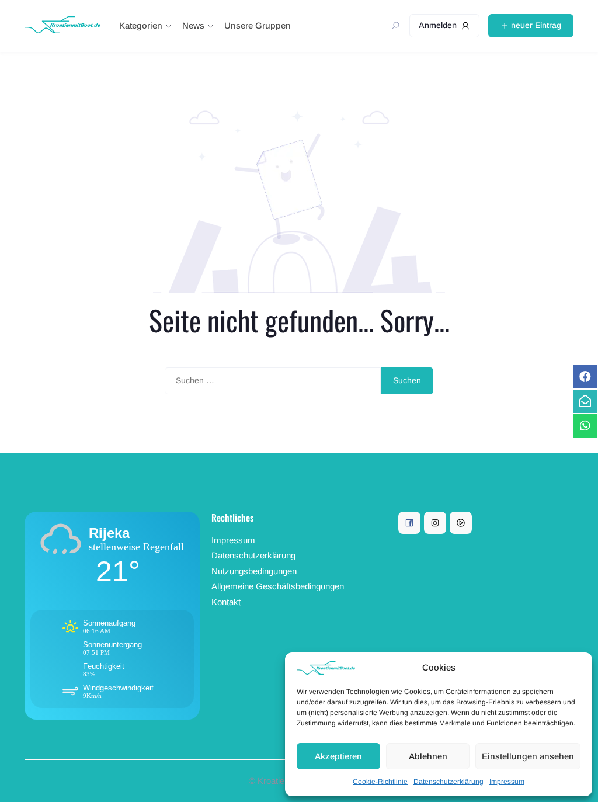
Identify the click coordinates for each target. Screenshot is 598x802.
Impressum (506, 781)
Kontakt (226, 602)
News (193, 25)
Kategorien (140, 25)
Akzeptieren (338, 756)
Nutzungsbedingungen (254, 571)
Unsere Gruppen (257, 25)
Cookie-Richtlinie (380, 781)
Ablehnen (428, 756)
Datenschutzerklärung (448, 781)
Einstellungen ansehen (528, 756)
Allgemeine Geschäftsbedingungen (277, 586)
